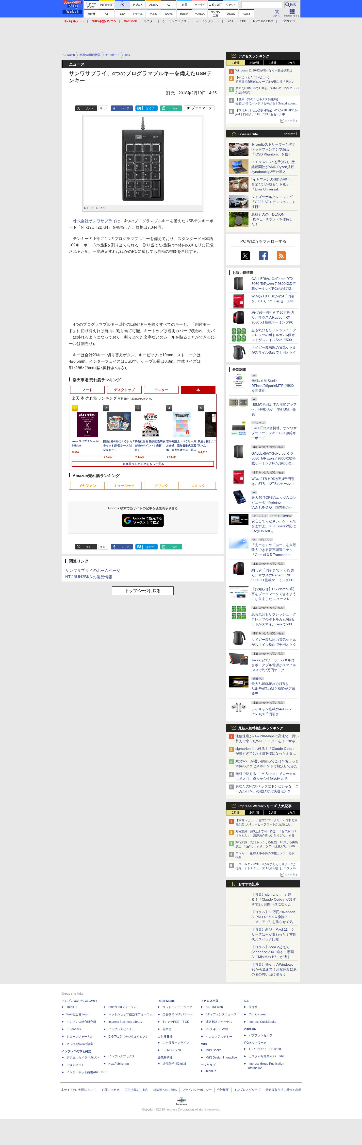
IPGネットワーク (255, 1042)
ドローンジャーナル (79, 1036)
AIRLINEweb (214, 1007)
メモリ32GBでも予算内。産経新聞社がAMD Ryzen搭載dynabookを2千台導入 (273, 167)
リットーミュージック (177, 1007)
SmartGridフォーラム (122, 1007)
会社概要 (223, 1090)
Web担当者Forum (78, 1014)
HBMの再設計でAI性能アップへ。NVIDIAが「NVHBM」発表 (274, 409)
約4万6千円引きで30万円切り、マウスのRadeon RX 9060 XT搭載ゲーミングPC (272, 317)
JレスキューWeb (217, 1029)
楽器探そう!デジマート (178, 1014)
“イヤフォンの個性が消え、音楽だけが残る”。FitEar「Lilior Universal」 (272, 184)
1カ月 (291, 63)
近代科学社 (165, 1057)
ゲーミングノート (208, 21)
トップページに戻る (143, 591)
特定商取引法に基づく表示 (283, 1090)
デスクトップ (124, 390)
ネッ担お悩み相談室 (79, 1044)
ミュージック (124, 486)
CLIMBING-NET (173, 1050)
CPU (243, 21)
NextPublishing (118, 1063)
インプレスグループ (247, 1090)
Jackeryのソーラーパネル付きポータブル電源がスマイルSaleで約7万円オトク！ (273, 665)
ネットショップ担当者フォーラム (130, 1014)
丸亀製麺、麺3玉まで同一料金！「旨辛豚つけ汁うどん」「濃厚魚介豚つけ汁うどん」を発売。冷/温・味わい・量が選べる (265, 835)
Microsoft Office (263, 21)
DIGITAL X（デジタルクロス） (128, 1036)
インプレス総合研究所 (81, 1022)
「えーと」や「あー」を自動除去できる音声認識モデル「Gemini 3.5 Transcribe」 (273, 550)
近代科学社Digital (174, 1063)
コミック (198, 486)
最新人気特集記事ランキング (260, 728)
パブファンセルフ (260, 1035)
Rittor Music (166, 1001)
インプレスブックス (121, 1056)
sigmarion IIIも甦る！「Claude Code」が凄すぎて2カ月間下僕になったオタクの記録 (265, 753)
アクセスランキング (253, 56)
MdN (204, 1044)
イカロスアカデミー (219, 1036)
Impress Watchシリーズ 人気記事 (265, 806)
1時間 (236, 63)
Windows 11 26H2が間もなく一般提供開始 (263, 70)
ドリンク (161, 486)
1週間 (273, 63)
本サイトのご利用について (79, 1090)
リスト (104, 108)
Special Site (248, 134)
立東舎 (167, 1029)
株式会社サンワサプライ (94, 221)
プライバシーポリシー (197, 1090)
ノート (87, 390)
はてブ (150, 108)
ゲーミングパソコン (176, 21)
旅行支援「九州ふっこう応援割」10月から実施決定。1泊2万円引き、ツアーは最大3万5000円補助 (266, 846)
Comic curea (257, 1014)
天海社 (253, 1007)
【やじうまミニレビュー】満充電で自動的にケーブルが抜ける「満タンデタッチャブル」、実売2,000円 (266, 81)
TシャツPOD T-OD (176, 1022)
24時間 (254, 63)
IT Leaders (73, 1029)
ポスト (89, 108)
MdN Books (213, 1050)
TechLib (211, 1071)
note (174, 108)
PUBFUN (250, 1029)
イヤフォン (87, 486)
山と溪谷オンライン (176, 1042)
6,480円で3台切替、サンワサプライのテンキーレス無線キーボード (274, 433)
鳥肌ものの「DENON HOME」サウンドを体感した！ (272, 219)
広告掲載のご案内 (136, 1090)
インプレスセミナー (121, 1029)
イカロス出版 (209, 1001)
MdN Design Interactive (221, 1057)
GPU (230, 21)
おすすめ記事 (248, 884)
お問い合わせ (110, 1090)
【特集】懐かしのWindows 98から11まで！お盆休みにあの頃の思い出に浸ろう (274, 969)
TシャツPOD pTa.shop (265, 1049)
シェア (125, 108)
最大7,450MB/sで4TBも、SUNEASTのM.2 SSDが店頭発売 (273, 689)
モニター (150, 21)
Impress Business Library (125, 1022)
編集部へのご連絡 (165, 1090)
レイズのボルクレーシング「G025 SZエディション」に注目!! (273, 202)
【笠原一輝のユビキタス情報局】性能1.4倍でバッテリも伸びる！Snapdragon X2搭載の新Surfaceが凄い (265, 103)
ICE (246, 1001)
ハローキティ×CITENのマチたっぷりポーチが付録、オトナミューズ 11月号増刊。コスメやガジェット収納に (267, 868)
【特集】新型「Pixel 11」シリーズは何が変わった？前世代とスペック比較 (273, 934)
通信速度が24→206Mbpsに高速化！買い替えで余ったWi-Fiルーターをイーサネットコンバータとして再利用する (267, 741)
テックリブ (208, 1065)
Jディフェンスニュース (221, 1014)
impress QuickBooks (262, 1022)
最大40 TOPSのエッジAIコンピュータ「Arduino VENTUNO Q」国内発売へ (273, 502)
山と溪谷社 (165, 1036)
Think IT (71, 1007)
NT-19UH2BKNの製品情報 (88, 577)
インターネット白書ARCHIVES (87, 1072)
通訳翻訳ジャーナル (219, 1022)
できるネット (75, 1065)
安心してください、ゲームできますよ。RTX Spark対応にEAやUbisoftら (273, 526)
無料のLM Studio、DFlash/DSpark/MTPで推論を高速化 (272, 386)
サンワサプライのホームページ (92, 570)
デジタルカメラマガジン (82, 1057)
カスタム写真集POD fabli (266, 1056)
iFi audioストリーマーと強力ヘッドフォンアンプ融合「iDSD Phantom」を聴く (273, 149)
